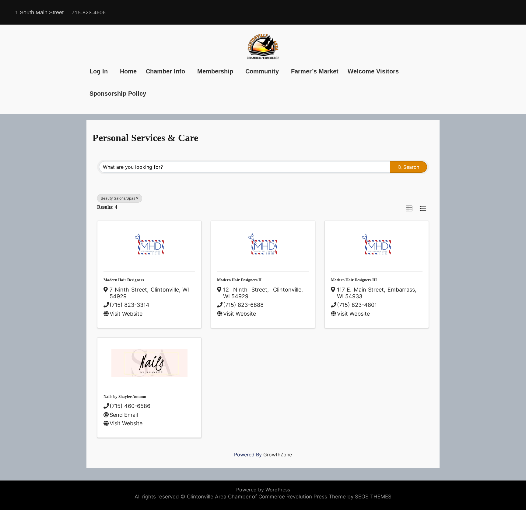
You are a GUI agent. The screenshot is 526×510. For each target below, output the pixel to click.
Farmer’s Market (314, 71)
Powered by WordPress (263, 490)
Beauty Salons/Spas (118, 198)
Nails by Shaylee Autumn (124, 396)
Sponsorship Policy (117, 93)
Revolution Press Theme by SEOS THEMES (338, 497)
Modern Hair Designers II (239, 280)
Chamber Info (165, 71)
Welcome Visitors (373, 71)
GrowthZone (277, 455)
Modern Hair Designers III (354, 280)
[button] (409, 209)
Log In (98, 71)
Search (411, 167)
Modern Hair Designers (123, 280)
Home (128, 71)
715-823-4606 (89, 12)
